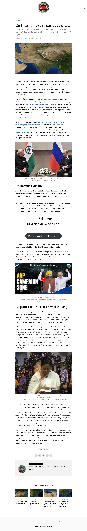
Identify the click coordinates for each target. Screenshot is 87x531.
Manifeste (31, 522)
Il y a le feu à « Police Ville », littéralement (34, 503)
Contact (24, 522)
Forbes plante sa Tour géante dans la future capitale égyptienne (50, 504)
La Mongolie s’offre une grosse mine (21, 502)
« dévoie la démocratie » (50, 99)
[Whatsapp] (47, 455)
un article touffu (31, 320)
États (46, 449)
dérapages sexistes (22, 132)
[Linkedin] (43, 455)
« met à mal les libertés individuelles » (41, 104)
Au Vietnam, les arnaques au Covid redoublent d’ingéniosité (64, 504)
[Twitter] (39, 455)
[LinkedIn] (33, 470)
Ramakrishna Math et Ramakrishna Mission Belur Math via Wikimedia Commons (44, 399)
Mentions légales (66, 522)
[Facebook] (36, 455)
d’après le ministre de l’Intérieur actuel (48, 301)
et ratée (60, 125)
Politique (18, 20)
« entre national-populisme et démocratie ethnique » (47, 102)
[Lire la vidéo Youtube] (43, 278)
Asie (40, 449)
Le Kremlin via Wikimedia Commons (44, 180)
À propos (18, 522)
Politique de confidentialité (51, 522)
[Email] (50, 455)
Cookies (38, 522)
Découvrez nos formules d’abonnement (43, 236)
